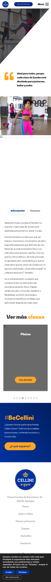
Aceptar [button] (9, 572)
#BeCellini (25, 536)
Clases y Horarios (25, 521)
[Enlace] (5, 4)
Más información (12, 577)
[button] (14, 398)
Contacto (25, 543)
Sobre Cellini (25, 513)
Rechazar (23, 572)
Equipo (25, 528)
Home (25, 506)
